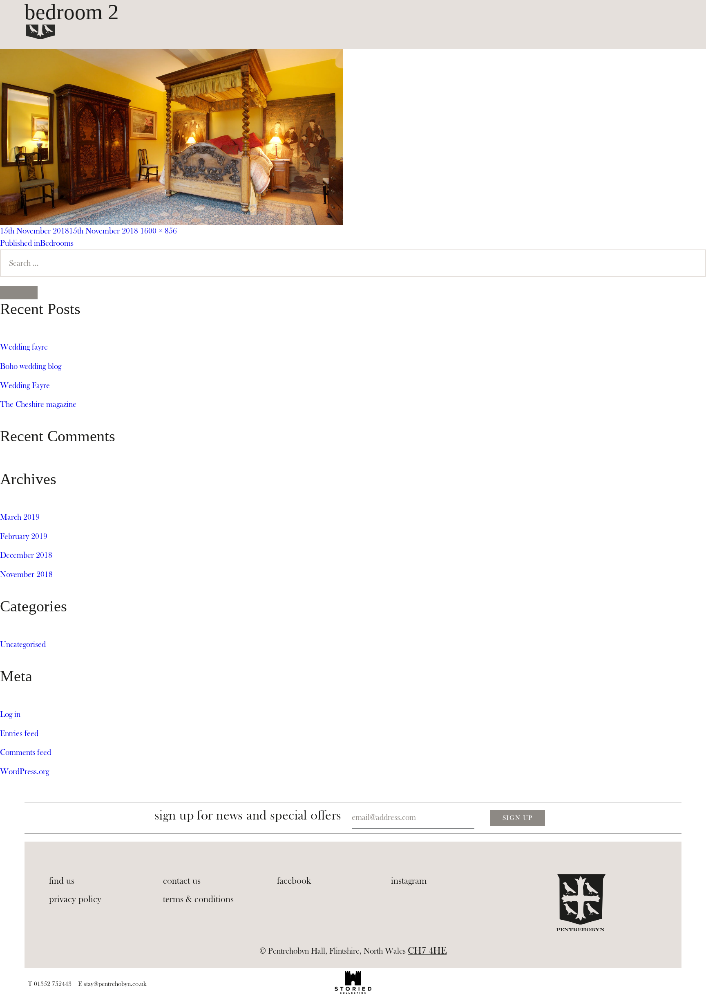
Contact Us (182, 881)
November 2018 (26, 574)
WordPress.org (24, 771)
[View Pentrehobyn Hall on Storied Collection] (353, 982)
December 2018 (26, 555)
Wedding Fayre (25, 385)
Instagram (409, 881)
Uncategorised (23, 644)
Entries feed (19, 733)
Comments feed (25, 752)
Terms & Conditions (198, 899)
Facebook (294, 881)
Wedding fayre (24, 347)
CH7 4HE (427, 950)
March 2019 (20, 517)
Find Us (61, 881)
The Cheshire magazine (38, 404)
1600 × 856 (158, 231)
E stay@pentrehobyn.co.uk (112, 984)
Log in (10, 714)
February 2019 (23, 536)
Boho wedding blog (30, 366)
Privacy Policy (75, 899)
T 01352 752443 (49, 984)
